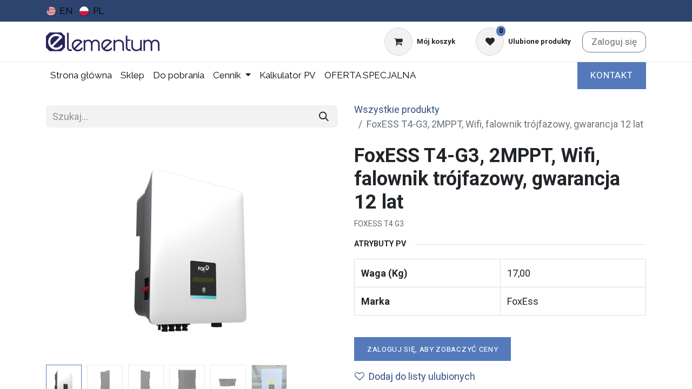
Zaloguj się (614, 41)
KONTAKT (611, 75)
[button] (68, 252)
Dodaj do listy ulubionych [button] (422, 376)
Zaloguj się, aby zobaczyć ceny (432, 349)
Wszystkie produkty (397, 109)
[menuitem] (59, 10)
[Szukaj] (324, 116)
